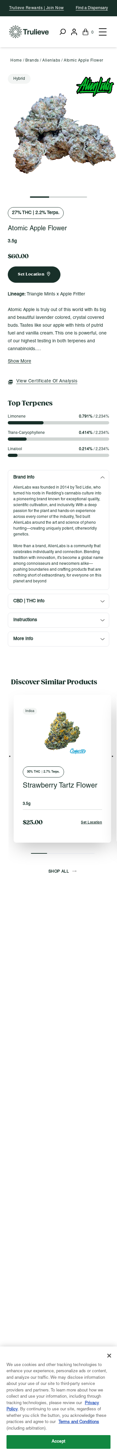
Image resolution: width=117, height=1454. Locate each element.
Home (16, 60)
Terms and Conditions (78, 1422)
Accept (58, 1442)
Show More (19, 361)
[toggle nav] (102, 32)
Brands (32, 60)
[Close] (109, 1355)
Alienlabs (51, 60)
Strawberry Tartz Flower (60, 785)
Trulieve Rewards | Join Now (36, 8)
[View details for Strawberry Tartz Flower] (62, 731)
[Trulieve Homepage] (29, 31)
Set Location (91, 822)
